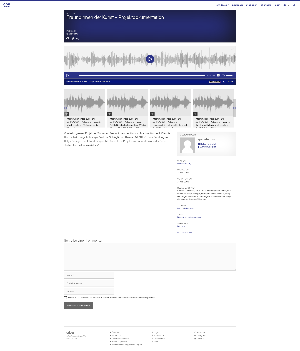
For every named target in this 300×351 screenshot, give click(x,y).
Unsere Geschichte (120, 339)
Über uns (115, 333)
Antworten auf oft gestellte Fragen (126, 345)
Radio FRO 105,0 (184, 164)
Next (234, 108)
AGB (155, 342)
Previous (65, 108)
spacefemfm (72, 34)
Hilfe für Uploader (119, 342)
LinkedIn (200, 339)
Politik (179, 208)
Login (277, 5)
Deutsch (181, 226)
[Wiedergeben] (67, 75)
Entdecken (222, 5)
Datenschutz (159, 339)
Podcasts (237, 5)
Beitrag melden (185, 232)
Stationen (252, 5)
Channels (266, 5)
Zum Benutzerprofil (208, 147)
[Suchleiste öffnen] (293, 5)
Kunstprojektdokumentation (189, 217)
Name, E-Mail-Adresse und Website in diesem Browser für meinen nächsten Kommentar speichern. (112, 298)
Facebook (200, 333)
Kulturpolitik (189, 208)
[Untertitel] (218, 75)
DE (284, 5)
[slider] (142, 75)
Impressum (158, 336)
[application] (150, 75)
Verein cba (116, 336)
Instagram (200, 336)
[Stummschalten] (223, 75)
